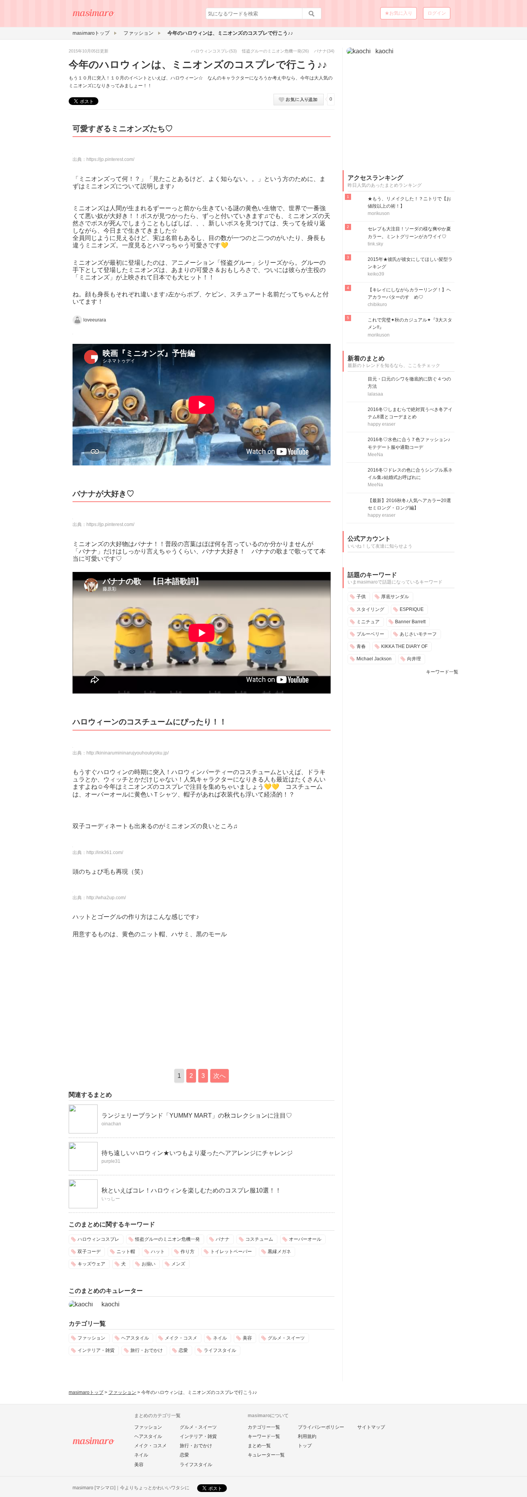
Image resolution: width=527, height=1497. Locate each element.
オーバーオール (305, 1239)
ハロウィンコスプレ (210, 51)
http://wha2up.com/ (106, 897)
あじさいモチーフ (418, 634)
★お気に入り (398, 13)
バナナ (320, 51)
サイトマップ (371, 1427)
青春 (361, 646)
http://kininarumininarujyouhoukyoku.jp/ (127, 753)
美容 (247, 1338)
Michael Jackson (374, 658)
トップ (305, 1445)
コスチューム (259, 1239)
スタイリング (370, 609)
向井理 (414, 658)
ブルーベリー (370, 634)
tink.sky (375, 244)
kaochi (110, 1304)
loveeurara (94, 319)
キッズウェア (91, 1264)
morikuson (379, 213)
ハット (158, 1251)
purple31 (110, 1161)
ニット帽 (126, 1251)
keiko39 (376, 274)
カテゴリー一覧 (264, 1427)
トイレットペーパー (231, 1251)
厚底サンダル (395, 596)
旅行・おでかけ (146, 1350)
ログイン (436, 13)
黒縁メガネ (279, 1251)
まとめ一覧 (259, 1445)
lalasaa (375, 394)
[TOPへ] (94, 16)
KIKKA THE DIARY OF (404, 646)
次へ (219, 1075)
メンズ (178, 1264)
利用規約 (307, 1436)
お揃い (148, 1264)
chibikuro (377, 304)
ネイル (220, 1338)
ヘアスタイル (135, 1338)
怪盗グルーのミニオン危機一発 (271, 51)
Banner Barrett (410, 621)
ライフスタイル (220, 1350)
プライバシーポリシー (321, 1427)
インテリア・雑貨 (96, 1350)
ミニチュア (368, 621)
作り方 (187, 1251)
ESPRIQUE (412, 609)
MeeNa (375, 454)
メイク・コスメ (181, 1338)
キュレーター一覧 (266, 1455)
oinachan (111, 1124)
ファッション (91, 1338)
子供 (361, 596)
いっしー (110, 1198)
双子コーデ (89, 1251)
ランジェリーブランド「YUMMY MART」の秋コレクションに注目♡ (196, 1115)
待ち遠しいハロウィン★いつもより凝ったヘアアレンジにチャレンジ (197, 1153)
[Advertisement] (133, 1001)
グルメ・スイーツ (286, 1338)
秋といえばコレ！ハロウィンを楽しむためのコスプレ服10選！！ (191, 1190)
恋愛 (183, 1350)
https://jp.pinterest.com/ (110, 159)
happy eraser (381, 424)
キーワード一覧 (442, 672)
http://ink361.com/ (104, 852)
